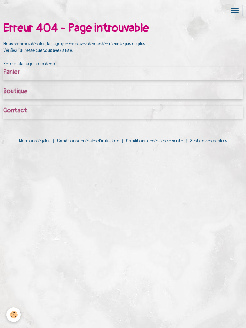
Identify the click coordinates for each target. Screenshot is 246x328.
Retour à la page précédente (29, 64)
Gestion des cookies (208, 141)
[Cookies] (13, 315)
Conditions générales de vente (154, 141)
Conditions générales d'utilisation (88, 141)
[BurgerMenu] (235, 10)
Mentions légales (34, 141)
